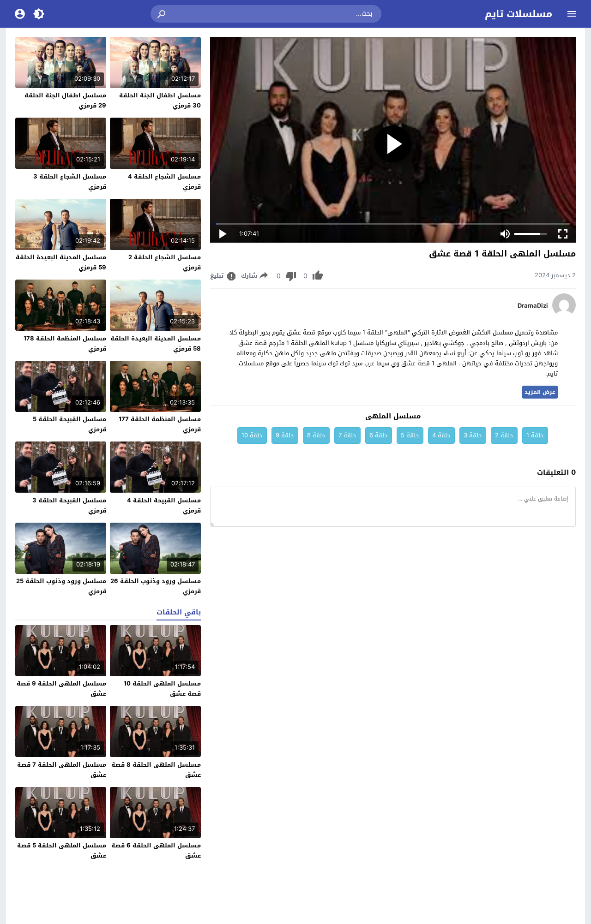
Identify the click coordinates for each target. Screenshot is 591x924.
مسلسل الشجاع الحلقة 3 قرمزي (69, 181)
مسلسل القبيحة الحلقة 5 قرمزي (69, 424)
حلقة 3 (473, 435)
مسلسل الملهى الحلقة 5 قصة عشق (61, 850)
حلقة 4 (441, 435)
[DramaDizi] (564, 314)
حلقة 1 (535, 435)
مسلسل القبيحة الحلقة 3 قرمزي (69, 505)
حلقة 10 (252, 435)
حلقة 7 (347, 435)
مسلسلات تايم (518, 14)
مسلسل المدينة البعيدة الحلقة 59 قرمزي (61, 262)
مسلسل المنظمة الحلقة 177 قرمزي (160, 424)
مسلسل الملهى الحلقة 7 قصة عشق (61, 770)
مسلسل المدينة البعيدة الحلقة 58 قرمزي (155, 343)
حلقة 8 (316, 435)
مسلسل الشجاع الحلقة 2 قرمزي (164, 262)
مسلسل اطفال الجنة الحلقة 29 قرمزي (65, 100)
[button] (162, 14)
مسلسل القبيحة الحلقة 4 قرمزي (164, 505)
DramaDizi (533, 305)
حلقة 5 (410, 435)
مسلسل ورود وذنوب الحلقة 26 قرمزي (155, 586)
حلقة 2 (504, 435)
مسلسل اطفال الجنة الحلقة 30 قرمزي (160, 100)
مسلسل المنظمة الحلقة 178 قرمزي (65, 343)
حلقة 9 (285, 435)
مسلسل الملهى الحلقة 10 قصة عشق (162, 688)
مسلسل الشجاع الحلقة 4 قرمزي (164, 181)
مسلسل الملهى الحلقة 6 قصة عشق (156, 850)
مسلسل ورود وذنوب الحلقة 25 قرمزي (61, 586)
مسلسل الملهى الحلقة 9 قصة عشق (61, 688)
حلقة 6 (378, 435)
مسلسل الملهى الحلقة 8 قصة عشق (156, 770)
